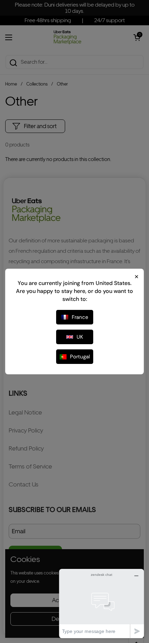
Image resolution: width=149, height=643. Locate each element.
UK (80, 336)
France (80, 317)
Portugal (80, 356)
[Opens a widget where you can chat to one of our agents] (101, 603)
